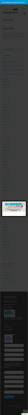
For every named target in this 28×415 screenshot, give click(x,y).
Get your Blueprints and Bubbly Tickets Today (13, 2)
